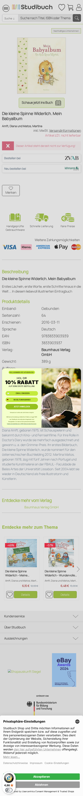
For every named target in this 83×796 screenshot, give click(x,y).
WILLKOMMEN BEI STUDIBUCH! (21, 372)
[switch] (8, 790)
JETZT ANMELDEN (22, 407)
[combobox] (9, 400)
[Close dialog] (77, 372)
